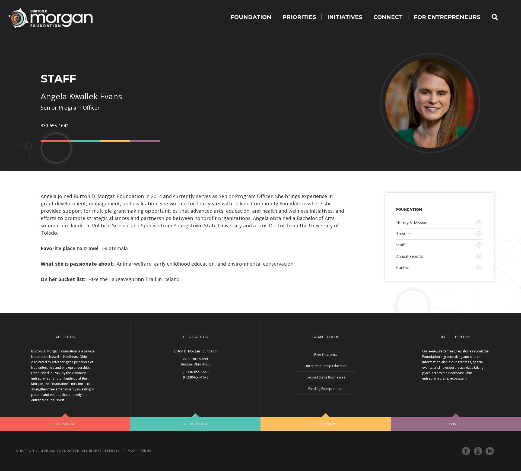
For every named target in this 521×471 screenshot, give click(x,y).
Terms (145, 451)
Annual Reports (409, 256)
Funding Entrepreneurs (325, 388)
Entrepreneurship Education (325, 366)
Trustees (404, 233)
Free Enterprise (326, 354)
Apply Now (325, 424)
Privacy (129, 451)
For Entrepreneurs (447, 17)
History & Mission (411, 222)
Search (498, 17)
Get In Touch (195, 424)
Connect (388, 17)
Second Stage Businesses (326, 377)
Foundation (251, 17)
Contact (403, 267)
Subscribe (456, 424)
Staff (400, 244)
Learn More (65, 424)
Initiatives (344, 17)
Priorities (299, 17)
